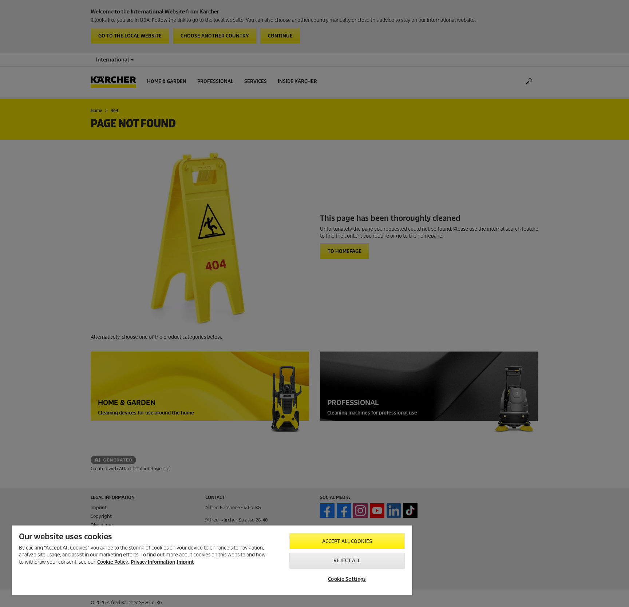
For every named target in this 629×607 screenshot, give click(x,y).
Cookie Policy (112, 562)
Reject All (346, 561)
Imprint (185, 562)
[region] (212, 560)
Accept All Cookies (347, 541)
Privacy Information (153, 562)
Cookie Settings (347, 579)
